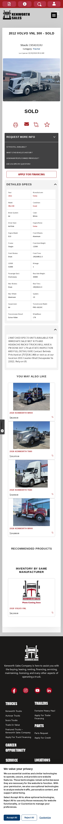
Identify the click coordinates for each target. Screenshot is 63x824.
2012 (10, 196)
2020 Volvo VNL (18, 608)
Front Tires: (37, 253)
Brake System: (13, 213)
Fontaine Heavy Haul (45, 710)
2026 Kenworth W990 (21, 528)
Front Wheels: (38, 233)
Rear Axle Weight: (39, 273)
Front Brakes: (13, 253)
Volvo (35, 196)
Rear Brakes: (12, 284)
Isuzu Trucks (12, 720)
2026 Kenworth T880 (21, 451)
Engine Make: (37, 223)
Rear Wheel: (12, 294)
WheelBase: (37, 314)
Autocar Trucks (13, 715)
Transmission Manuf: (15, 314)
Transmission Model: (40, 304)
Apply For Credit (43, 737)
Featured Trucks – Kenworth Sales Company (18, 731)
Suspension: (12, 304)
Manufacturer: (38, 192)
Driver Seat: (12, 223)
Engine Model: (13, 233)
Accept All (12, 817)
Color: (35, 213)
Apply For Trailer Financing (43, 717)
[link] (16, 125)
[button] (9, 4)
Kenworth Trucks (14, 710)
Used (35, 206)
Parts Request (41, 733)
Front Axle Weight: (39, 243)
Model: (10, 203)
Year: (10, 192)
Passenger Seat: (14, 273)
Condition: (36, 203)
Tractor (36, 48)
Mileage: (36, 263)
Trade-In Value (13, 724)
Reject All (29, 817)
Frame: (10, 243)
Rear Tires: (36, 284)
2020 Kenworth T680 (21, 490)
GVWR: (10, 263)
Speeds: (36, 294)
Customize (45, 817)
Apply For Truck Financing (18, 737)
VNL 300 (11, 206)
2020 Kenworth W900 (21, 413)
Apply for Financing (31, 174)
